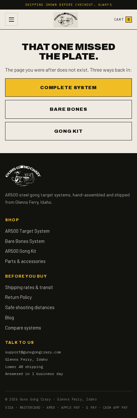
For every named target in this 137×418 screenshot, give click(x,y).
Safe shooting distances (29, 307)
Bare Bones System (25, 241)
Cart (122, 19)
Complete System (68, 87)
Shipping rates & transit (29, 287)
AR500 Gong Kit (20, 251)
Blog (9, 317)
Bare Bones (68, 109)
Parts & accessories (25, 261)
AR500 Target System (27, 231)
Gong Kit (68, 131)
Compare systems (23, 327)
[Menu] (11, 19)
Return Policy (18, 297)
